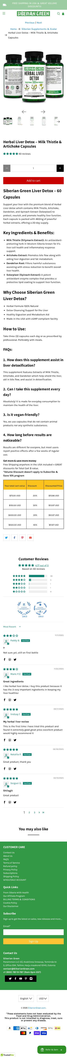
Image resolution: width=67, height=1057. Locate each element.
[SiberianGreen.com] (33, 13)
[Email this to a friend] (30, 538)
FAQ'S (6, 859)
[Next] (43, 111)
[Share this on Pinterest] (22, 538)
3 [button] (34, 812)
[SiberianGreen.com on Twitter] (10, 979)
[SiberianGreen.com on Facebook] (15, 979)
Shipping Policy (11, 876)
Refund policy (10, 866)
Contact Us (8, 852)
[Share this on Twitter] (6, 538)
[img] (10, 635)
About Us (7, 856)
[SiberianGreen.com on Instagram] (31, 979)
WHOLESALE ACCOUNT (14, 880)
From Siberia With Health (16, 892)
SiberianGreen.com (37, 1008)
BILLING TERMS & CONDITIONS (19, 899)
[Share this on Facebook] (14, 538)
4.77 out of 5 (41, 565)
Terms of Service (11, 862)
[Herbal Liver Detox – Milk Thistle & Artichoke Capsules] (33, 77)
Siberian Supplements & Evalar (39, 29)
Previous (29, 22)
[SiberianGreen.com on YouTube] (20, 979)
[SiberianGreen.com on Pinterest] (25, 979)
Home (13, 29)
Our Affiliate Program (14, 896)
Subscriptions (10, 873)
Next (39, 22)
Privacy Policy (10, 869)
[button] (11, 153)
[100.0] (24, 608)
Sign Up (33, 941)
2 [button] (29, 812)
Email (6, 926)
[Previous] (23, 111)
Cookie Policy (10, 902)
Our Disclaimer (10, 906)
